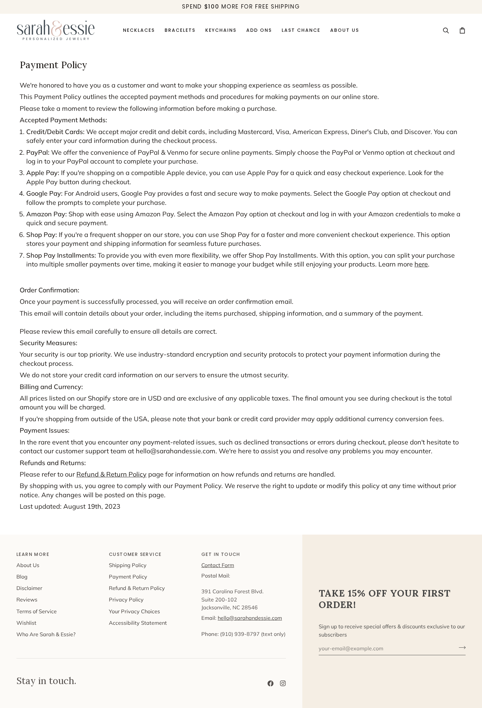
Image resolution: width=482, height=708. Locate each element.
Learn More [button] (32, 554)
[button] (259, 30)
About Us (27, 565)
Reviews (26, 599)
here (421, 264)
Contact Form (217, 565)
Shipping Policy (128, 565)
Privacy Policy (126, 599)
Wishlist (26, 623)
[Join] (460, 647)
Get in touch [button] (220, 554)
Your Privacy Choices (134, 611)
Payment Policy (128, 576)
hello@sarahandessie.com (250, 618)
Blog (22, 576)
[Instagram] (283, 683)
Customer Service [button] (135, 554)
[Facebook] (270, 683)
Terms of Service (36, 611)
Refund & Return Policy (111, 474)
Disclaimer (29, 588)
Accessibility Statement (138, 623)
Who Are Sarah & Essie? (45, 634)
